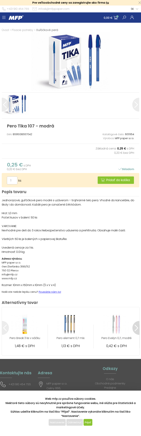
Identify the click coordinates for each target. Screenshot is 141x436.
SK (132, 9)
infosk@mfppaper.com (54, 9)
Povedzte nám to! (50, 292)
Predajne (110, 388)
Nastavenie (57, 422)
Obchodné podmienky (110, 383)
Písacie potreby (22, 30)
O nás (110, 379)
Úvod (5, 30)
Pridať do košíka (118, 180)
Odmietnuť (75, 422)
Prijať (88, 422)
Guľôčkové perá (47, 30)
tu (107, 3)
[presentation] (5, 105)
